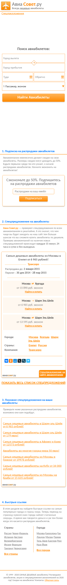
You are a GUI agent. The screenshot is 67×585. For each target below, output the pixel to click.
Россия (42, 345)
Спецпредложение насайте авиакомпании (52, 373)
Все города (43, 550)
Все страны (11, 554)
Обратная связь (52, 580)
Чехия (15, 533)
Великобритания (13, 541)
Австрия (18, 537)
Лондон (41, 537)
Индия (7, 545)
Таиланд (8, 548)
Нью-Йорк (42, 545)
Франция (17, 545)
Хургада (44, 337)
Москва (33, 337)
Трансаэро (35, 350)
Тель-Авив (42, 541)
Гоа (59, 533)
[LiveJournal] (24, 361)
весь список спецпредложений (33, 383)
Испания (8, 537)
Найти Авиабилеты (33, 97)
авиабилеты (28, 6)
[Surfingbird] (28, 361)
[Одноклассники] (11, 361)
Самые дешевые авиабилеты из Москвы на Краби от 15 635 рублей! (30, 477)
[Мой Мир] (15, 361)
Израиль (23, 533)
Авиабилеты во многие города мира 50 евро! (31, 450)
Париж (57, 537)
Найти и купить (33, 292)
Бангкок (52, 541)
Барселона (51, 533)
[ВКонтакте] (6, 361)
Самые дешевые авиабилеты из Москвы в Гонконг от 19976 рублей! (29, 458)
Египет (33, 345)
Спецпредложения (13, 13)
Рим (59, 541)
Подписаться (33, 198)
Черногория (20, 548)
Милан (49, 537)
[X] (19, 361)
